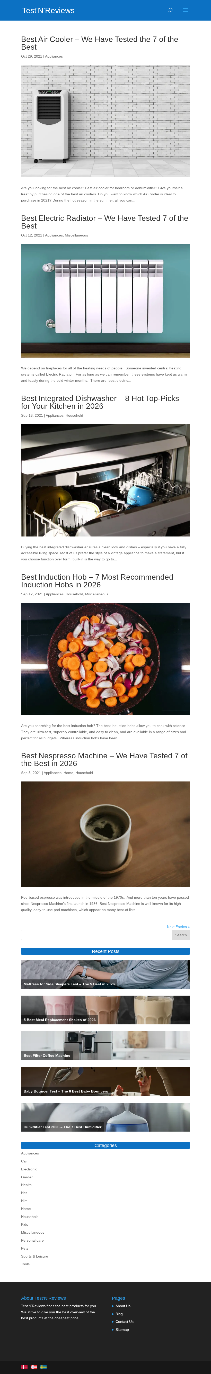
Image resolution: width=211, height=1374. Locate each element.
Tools (25, 1264)
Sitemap (122, 1329)
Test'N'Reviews (48, 10)
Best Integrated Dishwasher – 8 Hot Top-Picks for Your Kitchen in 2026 (100, 402)
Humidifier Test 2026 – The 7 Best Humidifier (62, 1127)
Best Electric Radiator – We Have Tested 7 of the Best (104, 222)
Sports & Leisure (34, 1256)
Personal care (32, 1240)
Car (24, 1161)
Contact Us (125, 1322)
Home (68, 773)
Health (26, 1185)
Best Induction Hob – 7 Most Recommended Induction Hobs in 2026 (97, 581)
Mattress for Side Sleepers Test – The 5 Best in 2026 (69, 984)
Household (74, 415)
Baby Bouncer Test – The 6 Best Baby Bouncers (66, 1091)
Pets (24, 1248)
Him (24, 1201)
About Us (123, 1306)
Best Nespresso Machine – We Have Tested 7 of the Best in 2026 (104, 759)
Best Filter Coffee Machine (47, 1055)
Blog (119, 1314)
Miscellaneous (76, 235)
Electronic (29, 1169)
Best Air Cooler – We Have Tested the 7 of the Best (99, 43)
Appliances (54, 56)
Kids (24, 1224)
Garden (27, 1177)
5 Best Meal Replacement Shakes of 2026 (60, 1020)
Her (24, 1193)
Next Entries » (178, 927)
